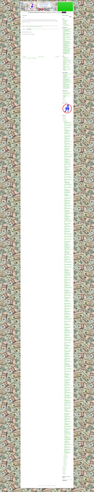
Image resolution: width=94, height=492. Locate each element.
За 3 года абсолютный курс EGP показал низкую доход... (67, 206)
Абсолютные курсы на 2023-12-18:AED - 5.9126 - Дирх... (67, 309)
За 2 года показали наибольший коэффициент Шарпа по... (67, 324)
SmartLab (64, 97)
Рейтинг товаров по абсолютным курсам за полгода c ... (67, 201)
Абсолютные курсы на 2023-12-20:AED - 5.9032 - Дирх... (67, 304)
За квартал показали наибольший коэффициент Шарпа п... (67, 270)
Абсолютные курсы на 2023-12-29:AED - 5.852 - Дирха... (67, 152)
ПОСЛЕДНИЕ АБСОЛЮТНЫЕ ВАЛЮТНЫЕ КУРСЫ (67, 33)
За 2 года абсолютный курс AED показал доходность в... (68, 288)
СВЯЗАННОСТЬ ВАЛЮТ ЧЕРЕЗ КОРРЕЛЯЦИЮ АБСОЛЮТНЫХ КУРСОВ (66, 50)
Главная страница (40, 56)
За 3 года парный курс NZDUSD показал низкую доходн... (68, 123)
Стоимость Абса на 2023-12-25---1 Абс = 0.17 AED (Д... (67, 221)
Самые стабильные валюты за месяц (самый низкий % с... (68, 157)
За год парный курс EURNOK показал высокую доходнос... (67, 364)
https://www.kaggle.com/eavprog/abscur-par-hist (34, 26)
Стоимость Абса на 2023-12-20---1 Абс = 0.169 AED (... (67, 295)
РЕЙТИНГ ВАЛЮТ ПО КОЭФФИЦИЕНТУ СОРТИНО (67, 43)
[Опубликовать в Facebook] (29, 29)
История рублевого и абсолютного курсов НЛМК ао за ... (67, 170)
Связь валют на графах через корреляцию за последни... (67, 136)
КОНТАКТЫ (64, 23)
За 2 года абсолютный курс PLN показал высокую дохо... (67, 398)
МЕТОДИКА (64, 22)
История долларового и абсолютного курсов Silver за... (67, 232)
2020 (64, 468)
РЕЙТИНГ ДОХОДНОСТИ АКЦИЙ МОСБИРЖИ (66, 79)
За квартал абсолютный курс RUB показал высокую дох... (67, 149)
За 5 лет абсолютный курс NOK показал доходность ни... (68, 177)
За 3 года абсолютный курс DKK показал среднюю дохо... (67, 367)
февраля (65, 463)
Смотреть (64, 12)
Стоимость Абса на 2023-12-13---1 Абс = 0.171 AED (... (67, 406)
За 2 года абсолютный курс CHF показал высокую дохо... (67, 427)
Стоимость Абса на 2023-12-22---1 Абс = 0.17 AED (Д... (67, 239)
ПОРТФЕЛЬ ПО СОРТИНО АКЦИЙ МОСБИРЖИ (66, 88)
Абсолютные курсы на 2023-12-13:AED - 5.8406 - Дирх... (67, 385)
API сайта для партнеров (66, 25)
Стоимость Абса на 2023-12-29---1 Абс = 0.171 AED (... (67, 128)
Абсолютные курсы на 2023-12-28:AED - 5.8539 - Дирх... (67, 180)
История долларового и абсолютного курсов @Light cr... (67, 204)
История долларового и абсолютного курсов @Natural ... (67, 359)
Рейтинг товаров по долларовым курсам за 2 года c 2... (67, 172)
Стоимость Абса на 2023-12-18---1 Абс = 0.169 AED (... (67, 322)
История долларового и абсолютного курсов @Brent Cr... (67, 314)
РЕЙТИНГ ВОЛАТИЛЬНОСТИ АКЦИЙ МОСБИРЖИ (67, 81)
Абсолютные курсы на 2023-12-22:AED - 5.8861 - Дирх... (67, 249)
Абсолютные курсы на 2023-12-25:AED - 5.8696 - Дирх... (67, 209)
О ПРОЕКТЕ (64, 21)
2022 (64, 466)
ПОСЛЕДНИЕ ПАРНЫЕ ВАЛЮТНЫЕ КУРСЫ (66, 30)
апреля (65, 462)
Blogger (54, 485)
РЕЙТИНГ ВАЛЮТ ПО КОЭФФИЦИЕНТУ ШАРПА (66, 41)
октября (65, 455)
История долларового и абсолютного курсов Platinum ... (67, 147)
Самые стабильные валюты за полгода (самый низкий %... (68, 403)
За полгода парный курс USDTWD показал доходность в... (67, 335)
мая (64, 461)
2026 (64, 116)
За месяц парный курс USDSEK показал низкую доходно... (67, 154)
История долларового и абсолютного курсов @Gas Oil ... (67, 419)
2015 (64, 474)
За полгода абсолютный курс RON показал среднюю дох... (67, 317)
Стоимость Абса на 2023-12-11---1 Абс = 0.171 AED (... (67, 434)
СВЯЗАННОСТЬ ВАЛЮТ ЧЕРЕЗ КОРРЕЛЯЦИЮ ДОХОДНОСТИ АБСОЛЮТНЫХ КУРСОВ (66, 52)
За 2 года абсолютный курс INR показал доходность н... (67, 262)
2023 (64, 120)
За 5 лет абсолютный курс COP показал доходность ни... (68, 234)
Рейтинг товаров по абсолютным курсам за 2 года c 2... (67, 229)
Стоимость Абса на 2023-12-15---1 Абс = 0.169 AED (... (67, 343)
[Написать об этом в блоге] (27, 29)
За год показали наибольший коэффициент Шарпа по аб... (67, 348)
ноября (65, 454)
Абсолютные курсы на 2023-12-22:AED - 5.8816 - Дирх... (67, 227)
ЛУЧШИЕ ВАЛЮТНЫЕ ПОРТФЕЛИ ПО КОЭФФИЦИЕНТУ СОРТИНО (67, 48)
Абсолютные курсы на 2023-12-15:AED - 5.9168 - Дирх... (67, 333)
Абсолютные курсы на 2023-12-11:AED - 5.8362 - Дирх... (67, 445)
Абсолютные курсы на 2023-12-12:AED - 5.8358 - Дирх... (67, 422)
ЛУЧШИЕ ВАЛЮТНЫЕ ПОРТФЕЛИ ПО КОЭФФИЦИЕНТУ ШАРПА (66, 45)
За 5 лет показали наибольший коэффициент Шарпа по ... (67, 301)
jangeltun (48, 485)
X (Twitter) (64, 100)
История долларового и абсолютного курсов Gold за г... (68, 175)
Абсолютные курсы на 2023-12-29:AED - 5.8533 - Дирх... (67, 141)
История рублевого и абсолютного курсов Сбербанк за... (67, 414)
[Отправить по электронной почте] (27, 29)
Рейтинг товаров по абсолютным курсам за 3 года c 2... (67, 144)
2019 (64, 469)
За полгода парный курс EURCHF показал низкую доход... (68, 278)
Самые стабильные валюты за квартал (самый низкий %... (68, 214)
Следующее (24, 56)
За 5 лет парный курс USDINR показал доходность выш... (67, 211)
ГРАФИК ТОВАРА (65, 59)
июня (65, 460)
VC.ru (64, 98)
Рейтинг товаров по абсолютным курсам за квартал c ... (67, 312)
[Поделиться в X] (28, 29)
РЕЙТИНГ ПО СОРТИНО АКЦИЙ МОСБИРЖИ (66, 84)
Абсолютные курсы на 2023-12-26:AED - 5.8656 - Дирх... (67, 198)
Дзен (63, 99)
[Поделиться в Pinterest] (30, 29)
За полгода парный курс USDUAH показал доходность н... (67, 424)
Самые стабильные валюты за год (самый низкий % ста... (68, 319)
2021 (64, 467)
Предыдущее (57, 56)
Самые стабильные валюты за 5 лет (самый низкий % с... (68, 125)
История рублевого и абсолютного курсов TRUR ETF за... (67, 383)
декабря (65, 121)
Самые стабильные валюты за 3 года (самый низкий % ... (68, 185)
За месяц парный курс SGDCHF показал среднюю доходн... (67, 395)
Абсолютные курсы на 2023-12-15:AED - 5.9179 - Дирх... (67, 362)
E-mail (63, 478)
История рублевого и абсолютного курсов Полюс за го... (67, 442)
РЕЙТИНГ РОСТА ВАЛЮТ (66, 36)
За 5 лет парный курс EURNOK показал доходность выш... (67, 252)
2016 (64, 473)
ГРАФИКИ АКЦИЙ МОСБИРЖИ (65, 76)
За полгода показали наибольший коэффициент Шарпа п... (67, 159)
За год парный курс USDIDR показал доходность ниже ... (68, 306)
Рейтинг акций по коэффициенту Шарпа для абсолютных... (67, 131)
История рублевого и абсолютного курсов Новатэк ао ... (67, 139)
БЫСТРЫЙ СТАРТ (65, 24)
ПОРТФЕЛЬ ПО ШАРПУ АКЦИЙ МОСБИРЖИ (66, 86)
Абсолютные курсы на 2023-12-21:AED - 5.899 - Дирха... (67, 280)
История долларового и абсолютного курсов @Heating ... (67, 285)
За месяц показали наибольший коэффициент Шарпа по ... (67, 195)
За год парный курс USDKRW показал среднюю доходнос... (67, 182)
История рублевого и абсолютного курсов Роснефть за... (67, 354)
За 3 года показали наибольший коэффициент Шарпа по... (67, 133)
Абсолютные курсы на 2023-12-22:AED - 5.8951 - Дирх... (67, 255)
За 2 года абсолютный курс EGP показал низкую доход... (67, 338)
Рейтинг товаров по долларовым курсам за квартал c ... (67, 257)
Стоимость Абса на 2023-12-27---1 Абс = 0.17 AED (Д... (67, 187)
